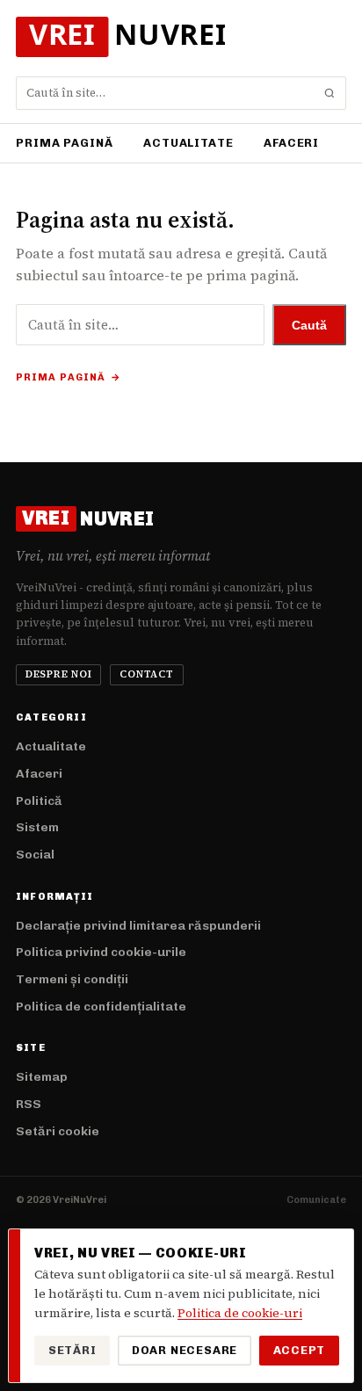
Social (35, 854)
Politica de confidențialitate (101, 1006)
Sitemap (42, 1076)
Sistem (37, 827)
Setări (72, 1350)
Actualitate (188, 142)
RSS (28, 1104)
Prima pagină (64, 142)
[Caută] (329, 93)
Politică (39, 800)
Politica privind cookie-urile (101, 952)
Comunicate (316, 1200)
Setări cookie (57, 1131)
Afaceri (291, 142)
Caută (309, 325)
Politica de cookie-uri (239, 1313)
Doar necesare (184, 1350)
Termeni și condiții (72, 979)
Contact (146, 674)
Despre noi (58, 674)
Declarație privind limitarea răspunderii (138, 925)
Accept (299, 1350)
